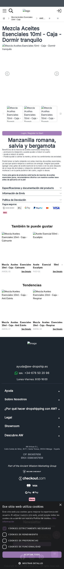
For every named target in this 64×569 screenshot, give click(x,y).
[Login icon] (59, 11)
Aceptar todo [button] (32, 554)
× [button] (60, 505)
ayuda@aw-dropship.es (32, 366)
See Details (26, 271)
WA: (34, 373)
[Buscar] (11, 11)
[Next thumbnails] (61, 114)
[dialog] (32, 535)
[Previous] (49, 18)
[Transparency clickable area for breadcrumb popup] (21, 18)
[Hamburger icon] (4, 11)
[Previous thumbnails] (3, 114)
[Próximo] (57, 18)
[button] (32, 563)
